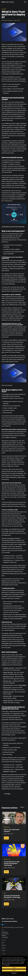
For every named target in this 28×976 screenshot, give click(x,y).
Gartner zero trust (8, 672)
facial (12, 771)
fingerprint (6, 771)
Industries (4, 945)
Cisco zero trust (7, 696)
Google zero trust (8, 685)
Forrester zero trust (8, 692)
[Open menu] (25, 2)
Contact (3, 950)
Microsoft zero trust (8, 676)
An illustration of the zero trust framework (13, 226)
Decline (14, 970)
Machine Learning (10, 280)
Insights (4, 9)
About (3, 942)
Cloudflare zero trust (8, 668)
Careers (3, 947)
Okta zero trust (7, 681)
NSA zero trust (7, 687)
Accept (14, 967)
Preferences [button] (7, 964)
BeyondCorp (22, 685)
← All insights (6, 793)
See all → (22, 807)
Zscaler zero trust (8, 700)
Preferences (14, 973)
